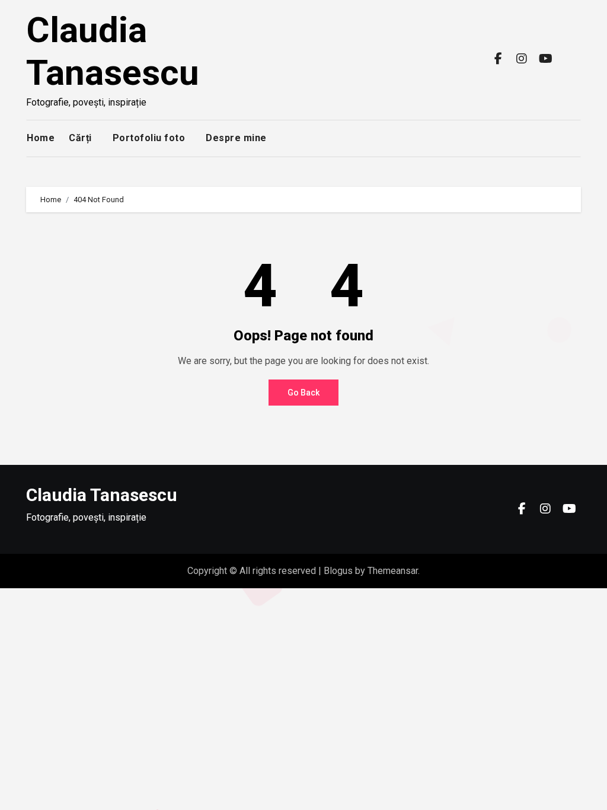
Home (41, 137)
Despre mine (236, 137)
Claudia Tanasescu (112, 51)
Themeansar (393, 570)
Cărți (80, 137)
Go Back (303, 392)
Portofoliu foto (149, 137)
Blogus (338, 570)
